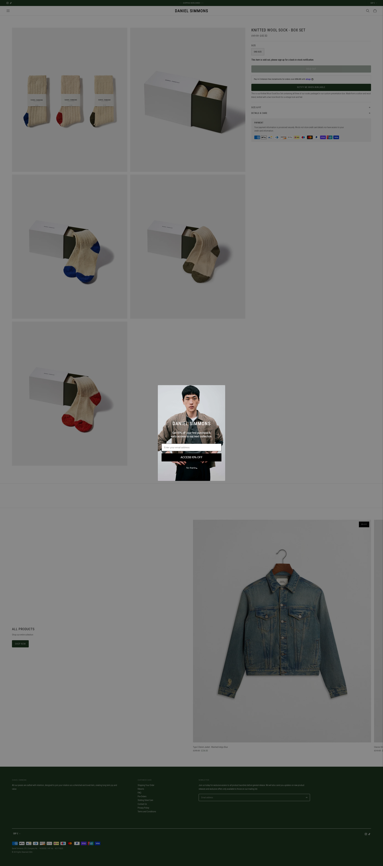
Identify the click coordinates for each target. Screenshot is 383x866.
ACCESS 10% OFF (192, 457)
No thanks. (191, 467)
